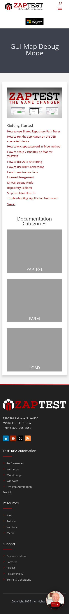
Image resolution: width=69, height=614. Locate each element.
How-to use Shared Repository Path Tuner (33, 131)
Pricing (11, 568)
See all (11, 204)
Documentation (16, 556)
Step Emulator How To (21, 193)
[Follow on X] (20, 438)
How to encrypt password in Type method (33, 146)
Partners (12, 562)
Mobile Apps (14, 475)
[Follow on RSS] (28, 438)
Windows (12, 481)
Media (11, 533)
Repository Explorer (19, 188)
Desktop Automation (19, 487)
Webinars (13, 527)
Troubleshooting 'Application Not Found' (32, 198)
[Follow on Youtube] (13, 438)
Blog (9, 515)
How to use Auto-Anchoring (24, 161)
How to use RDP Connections (25, 167)
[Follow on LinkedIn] (6, 438)
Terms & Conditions (19, 579)
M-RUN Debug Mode (20, 182)
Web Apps (13, 469)
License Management (20, 177)
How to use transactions (22, 172)
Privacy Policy (15, 573)
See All (7, 492)
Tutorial (11, 521)
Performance (15, 463)
